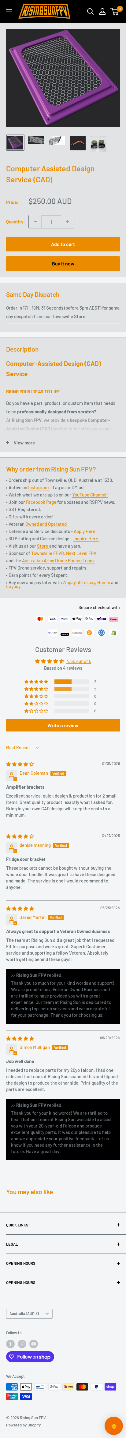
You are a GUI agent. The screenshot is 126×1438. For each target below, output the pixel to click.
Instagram (39, 487)
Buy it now (63, 263)
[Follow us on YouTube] (33, 1344)
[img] (20, 764)
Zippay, (70, 582)
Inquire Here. (86, 538)
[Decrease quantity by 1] (35, 221)
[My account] (102, 11)
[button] (36, 681)
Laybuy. (13, 586)
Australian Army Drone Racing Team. (58, 560)
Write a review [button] (63, 725)
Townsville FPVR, (48, 553)
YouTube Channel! (90, 494)
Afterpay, (87, 582)
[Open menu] (9, 11)
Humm (104, 582)
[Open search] (90, 11)
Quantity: (15, 221)
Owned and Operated (46, 524)
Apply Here (84, 531)
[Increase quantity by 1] (67, 221)
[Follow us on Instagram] (22, 1344)
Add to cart (63, 244)
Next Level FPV (81, 553)
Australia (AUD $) (24, 1313)
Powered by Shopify (23, 1424)
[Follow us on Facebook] (10, 1344)
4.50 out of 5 (78, 661)
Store (43, 546)
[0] (115, 11)
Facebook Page (41, 502)
